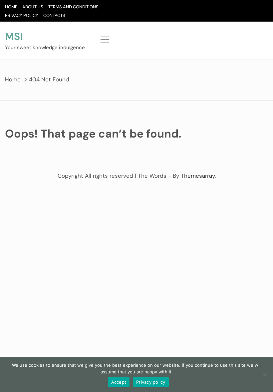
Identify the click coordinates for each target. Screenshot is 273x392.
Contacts (54, 15)
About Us (32, 7)
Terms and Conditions (73, 7)
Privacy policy (150, 382)
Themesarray (198, 175)
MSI (14, 36)
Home (11, 7)
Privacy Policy (21, 15)
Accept (119, 382)
